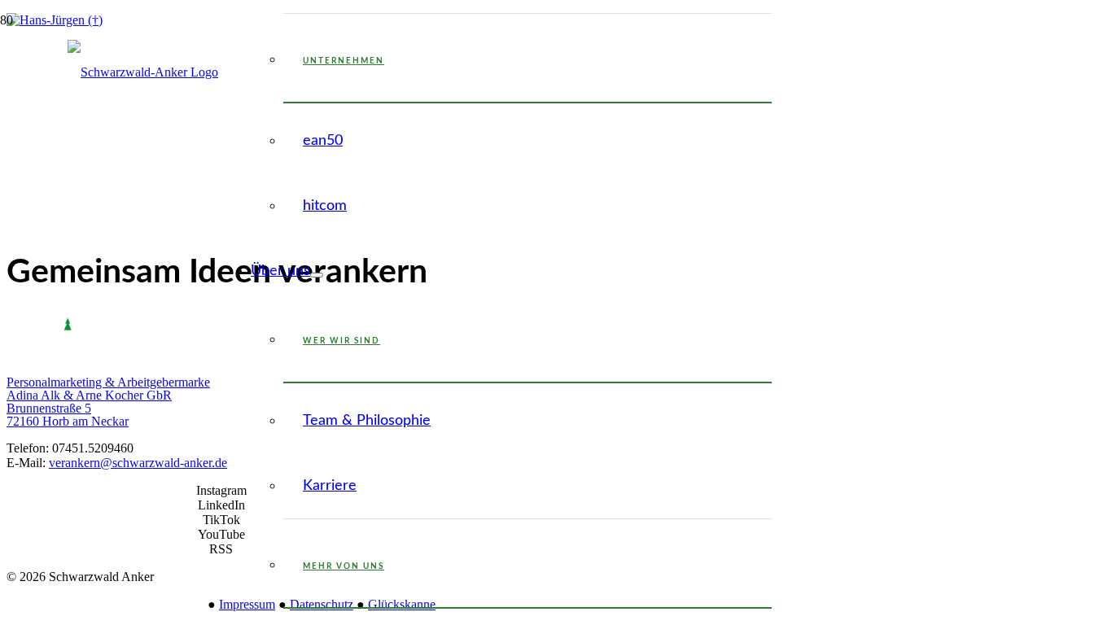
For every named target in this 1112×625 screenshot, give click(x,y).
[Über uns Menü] (316, 275)
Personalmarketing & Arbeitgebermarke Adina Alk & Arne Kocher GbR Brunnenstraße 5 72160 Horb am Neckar (108, 401)
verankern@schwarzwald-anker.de (138, 463)
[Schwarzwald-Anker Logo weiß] (68, 355)
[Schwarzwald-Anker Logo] (143, 72)
